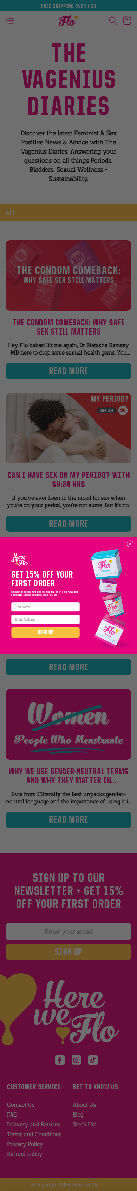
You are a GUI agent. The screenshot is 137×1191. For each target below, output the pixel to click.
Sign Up (46, 632)
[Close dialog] (130, 544)
